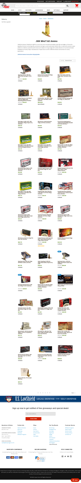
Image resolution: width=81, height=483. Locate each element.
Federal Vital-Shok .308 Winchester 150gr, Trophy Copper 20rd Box (64, 309)
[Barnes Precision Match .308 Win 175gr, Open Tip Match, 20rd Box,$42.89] (25, 349)
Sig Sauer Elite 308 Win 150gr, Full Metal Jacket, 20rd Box (25, 262)
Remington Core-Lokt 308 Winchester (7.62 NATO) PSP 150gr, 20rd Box (24, 192)
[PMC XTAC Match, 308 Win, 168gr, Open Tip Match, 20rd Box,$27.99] (65, 69)
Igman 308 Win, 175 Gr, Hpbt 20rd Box (25, 378)
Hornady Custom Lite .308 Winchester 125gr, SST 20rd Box (24, 309)
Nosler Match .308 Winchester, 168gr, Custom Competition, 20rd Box (25, 332)
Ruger (50, 434)
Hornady (51, 431)
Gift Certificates (50, 1)
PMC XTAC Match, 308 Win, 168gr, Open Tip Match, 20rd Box (64, 76)
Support (66, 10)
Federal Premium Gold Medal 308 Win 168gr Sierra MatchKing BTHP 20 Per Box (25, 99)
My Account (40, 1)
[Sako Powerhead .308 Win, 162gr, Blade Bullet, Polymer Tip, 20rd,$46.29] (45, 256)
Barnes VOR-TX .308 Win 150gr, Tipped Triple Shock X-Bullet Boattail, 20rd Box (45, 286)
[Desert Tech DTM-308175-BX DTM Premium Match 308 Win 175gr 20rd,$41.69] (45, 349)
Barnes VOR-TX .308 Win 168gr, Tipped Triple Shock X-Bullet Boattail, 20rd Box (65, 146)
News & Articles (22, 428)
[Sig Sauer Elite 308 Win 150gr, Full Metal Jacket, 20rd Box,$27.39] (25, 256)
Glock (50, 436)
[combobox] (40, 6)
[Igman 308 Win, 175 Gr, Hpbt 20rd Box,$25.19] (25, 372)
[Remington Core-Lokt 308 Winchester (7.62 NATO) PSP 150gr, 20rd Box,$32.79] (25, 186)
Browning (51, 428)
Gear (48, 10)
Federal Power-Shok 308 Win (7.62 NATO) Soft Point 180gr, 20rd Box (45, 192)
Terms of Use (68, 431)
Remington (52, 442)
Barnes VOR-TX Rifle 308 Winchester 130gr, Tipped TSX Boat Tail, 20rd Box (65, 332)
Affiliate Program (22, 434)
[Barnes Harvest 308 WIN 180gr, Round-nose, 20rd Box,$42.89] (45, 69)
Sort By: (62, 60)
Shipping (20, 431)
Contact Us (68, 434)
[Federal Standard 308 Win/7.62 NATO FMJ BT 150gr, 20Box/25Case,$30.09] (65, 163)
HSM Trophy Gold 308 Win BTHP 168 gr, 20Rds (65, 285)
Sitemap (20, 432)
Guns (12, 10)
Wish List (59, 1)
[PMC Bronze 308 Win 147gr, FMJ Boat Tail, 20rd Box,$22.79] (25, 232)
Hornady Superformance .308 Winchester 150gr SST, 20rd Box (45, 169)
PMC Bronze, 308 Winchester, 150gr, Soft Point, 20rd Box (45, 122)
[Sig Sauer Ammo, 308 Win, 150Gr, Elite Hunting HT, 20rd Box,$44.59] (25, 69)
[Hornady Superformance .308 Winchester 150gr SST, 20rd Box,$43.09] (45, 163)
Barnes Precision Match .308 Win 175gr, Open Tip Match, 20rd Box (25, 356)
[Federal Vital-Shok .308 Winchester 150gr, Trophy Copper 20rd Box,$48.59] (65, 302)
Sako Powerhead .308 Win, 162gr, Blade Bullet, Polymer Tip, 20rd (45, 262)
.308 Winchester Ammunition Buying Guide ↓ (29, 54)
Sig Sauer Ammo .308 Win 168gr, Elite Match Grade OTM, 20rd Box (65, 262)
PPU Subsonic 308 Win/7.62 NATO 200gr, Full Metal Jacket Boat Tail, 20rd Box (45, 332)
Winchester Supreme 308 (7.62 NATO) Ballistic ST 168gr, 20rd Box (45, 309)
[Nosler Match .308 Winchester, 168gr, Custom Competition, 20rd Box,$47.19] (25, 326)
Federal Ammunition (54, 441)
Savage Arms (52, 429)
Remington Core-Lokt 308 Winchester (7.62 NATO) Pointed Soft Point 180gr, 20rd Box (25, 146)
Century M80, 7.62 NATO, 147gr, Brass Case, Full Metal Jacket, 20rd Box (45, 99)
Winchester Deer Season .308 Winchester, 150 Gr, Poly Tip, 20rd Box (25, 169)
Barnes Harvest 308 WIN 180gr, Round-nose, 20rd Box (45, 75)
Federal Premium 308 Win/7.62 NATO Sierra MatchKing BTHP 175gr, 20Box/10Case (45, 239)
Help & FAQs (68, 429)
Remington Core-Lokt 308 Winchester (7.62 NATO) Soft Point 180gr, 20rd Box (45, 146)
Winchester (52, 437)
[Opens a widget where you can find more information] (75, 480)
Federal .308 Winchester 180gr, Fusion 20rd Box (65, 238)
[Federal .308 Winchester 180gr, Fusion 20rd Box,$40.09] (65, 232)
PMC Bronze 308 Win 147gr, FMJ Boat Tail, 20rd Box (25, 238)
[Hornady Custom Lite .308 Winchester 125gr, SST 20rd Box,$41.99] (25, 302)
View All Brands (53, 444)
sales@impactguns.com (8, 442)
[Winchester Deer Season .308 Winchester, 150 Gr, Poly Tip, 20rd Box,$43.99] (25, 163)
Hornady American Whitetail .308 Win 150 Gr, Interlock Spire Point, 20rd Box (65, 192)
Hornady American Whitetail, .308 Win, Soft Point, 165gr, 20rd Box (44, 216)
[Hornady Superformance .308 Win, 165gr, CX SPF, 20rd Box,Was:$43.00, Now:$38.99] (25, 279)
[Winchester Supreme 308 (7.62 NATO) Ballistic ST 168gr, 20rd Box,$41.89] (45, 302)
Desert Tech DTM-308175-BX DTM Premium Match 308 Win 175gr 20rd (45, 356)
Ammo (20, 10)
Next (73, 393)
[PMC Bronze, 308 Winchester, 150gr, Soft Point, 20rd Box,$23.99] (45, 116)
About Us (20, 429)
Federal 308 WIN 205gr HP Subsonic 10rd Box (64, 355)
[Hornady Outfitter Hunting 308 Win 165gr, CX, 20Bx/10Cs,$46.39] (65, 93)
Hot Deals (57, 10)
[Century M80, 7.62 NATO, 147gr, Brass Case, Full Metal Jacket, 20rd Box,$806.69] (45, 93)
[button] (40, 459)
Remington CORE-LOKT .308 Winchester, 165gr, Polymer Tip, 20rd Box (25, 122)
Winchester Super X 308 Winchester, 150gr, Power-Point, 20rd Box (65, 216)
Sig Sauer (51, 432)
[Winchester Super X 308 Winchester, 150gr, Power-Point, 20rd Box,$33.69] (65, 209)
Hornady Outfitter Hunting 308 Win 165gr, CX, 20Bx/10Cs (65, 99)
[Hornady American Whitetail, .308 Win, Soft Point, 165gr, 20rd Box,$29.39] (45, 209)
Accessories (39, 10)
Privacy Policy (68, 432)
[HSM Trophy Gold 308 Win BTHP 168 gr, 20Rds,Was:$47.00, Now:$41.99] (65, 279)
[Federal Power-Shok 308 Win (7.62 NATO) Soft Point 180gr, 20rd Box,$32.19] (45, 186)
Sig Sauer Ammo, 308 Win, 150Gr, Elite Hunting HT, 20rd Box (24, 76)
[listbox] (70, 60)
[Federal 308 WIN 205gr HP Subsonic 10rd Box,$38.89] (65, 349)
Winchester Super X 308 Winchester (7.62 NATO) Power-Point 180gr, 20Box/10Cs (25, 216)
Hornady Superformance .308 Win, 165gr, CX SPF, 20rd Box (25, 285)
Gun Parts (28, 10)
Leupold (51, 439)
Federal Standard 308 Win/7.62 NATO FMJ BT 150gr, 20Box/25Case (65, 169)
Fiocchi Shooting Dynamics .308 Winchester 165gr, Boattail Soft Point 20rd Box (65, 122)
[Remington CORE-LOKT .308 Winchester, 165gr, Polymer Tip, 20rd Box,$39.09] (25, 116)
